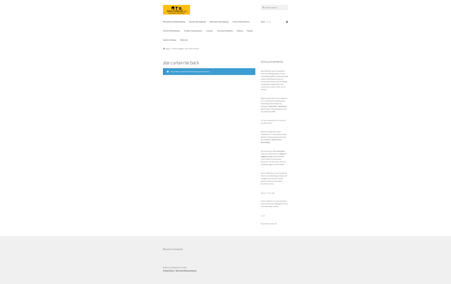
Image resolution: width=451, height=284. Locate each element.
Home (168, 49)
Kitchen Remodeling (197, 22)
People (250, 31)
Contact (209, 31)
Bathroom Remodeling (219, 22)
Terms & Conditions (225, 31)
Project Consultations (193, 31)
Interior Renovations (241, 22)
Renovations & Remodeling (174, 22)
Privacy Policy (168, 270)
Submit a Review (169, 40)
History (240, 31)
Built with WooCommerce (186, 270)
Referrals (184, 40)
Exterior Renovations (171, 31)
